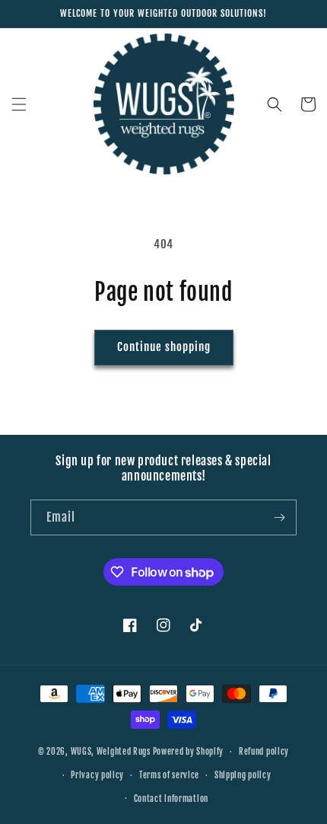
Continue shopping (164, 347)
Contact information (171, 799)
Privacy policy (97, 775)
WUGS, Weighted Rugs (111, 751)
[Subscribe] (279, 517)
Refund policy (264, 751)
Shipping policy (242, 775)
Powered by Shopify (188, 751)
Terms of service (169, 775)
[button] (19, 104)
